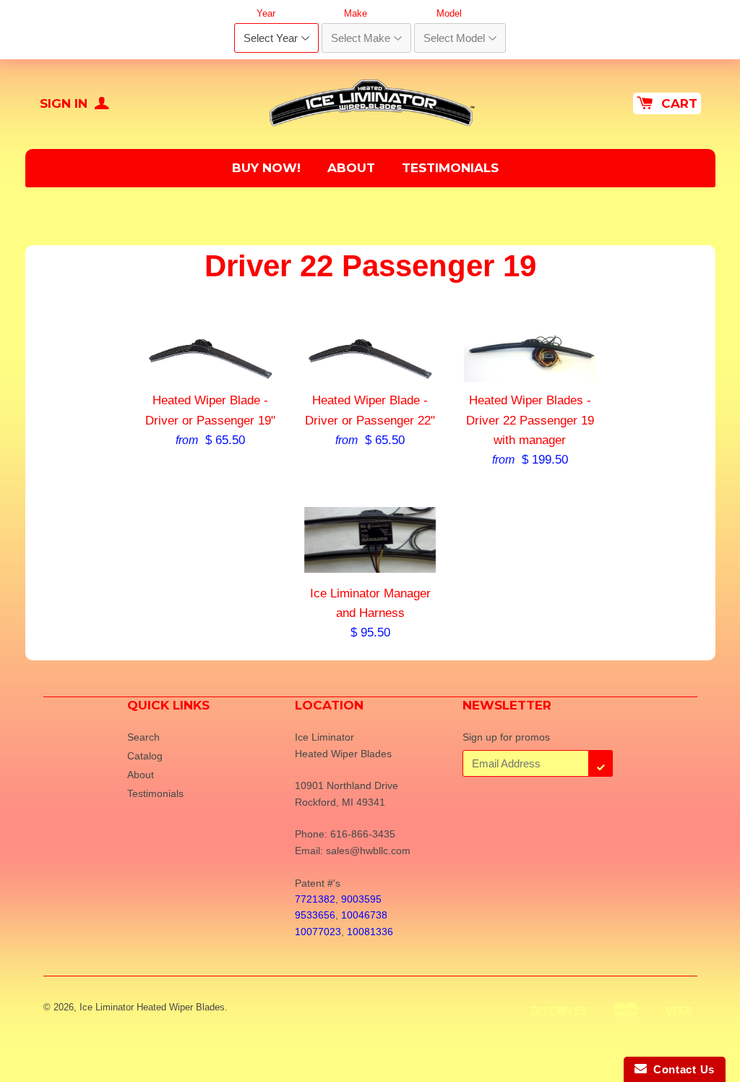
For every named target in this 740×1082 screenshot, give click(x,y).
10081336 (370, 931)
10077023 (318, 931)
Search (143, 737)
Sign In (65, 103)
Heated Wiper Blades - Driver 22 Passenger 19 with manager (530, 419)
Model (449, 13)
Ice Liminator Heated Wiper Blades (152, 1007)
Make (355, 13)
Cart (679, 103)
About (351, 168)
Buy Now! (266, 168)
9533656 (315, 915)
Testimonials (450, 168)
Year (266, 13)
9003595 (361, 899)
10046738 (364, 915)
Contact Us (681, 1069)
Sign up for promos (506, 737)
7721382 (315, 899)
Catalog (145, 756)
